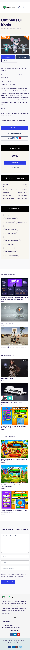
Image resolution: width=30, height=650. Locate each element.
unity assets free (9, 237)
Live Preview (22, 57)
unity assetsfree (9, 248)
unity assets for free (10, 233)
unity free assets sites (10, 251)
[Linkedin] (15, 634)
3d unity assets (9, 215)
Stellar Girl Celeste (7, 378)
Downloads (8, 28)
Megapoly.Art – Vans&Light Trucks (11, 402)
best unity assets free (10, 218)
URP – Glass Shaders (7, 323)
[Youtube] (18, 634)
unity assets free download (12, 240)
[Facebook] (11, 634)
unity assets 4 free (10, 226)
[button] (15, 617)
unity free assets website (11, 255)
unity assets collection (11, 229)
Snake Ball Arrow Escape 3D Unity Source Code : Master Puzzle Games (13, 427)
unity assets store (9, 244)
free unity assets (9, 222)
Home (2, 28)
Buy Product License (9, 60)
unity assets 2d (21, 222)
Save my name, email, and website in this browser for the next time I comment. (13, 575)
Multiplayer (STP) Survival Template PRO (13, 347)
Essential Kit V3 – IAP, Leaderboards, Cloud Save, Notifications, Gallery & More (14, 298)
